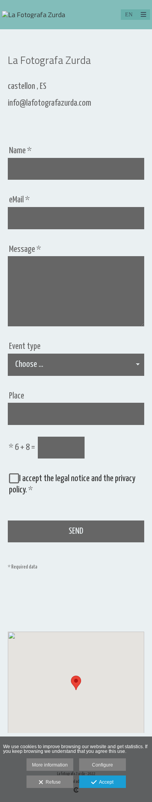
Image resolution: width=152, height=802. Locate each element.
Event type (25, 346)
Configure (102, 765)
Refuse (52, 782)
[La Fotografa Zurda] (33, 14)
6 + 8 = (22, 447)
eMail (19, 199)
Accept (105, 782)
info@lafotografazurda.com (49, 103)
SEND (76, 531)
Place (16, 395)
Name (20, 150)
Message (25, 249)
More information (50, 765)
